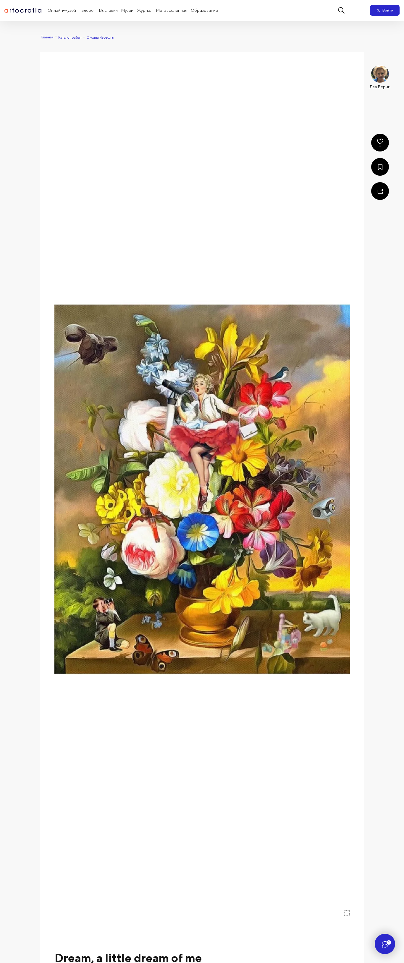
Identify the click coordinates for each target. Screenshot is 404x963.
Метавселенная (171, 10)
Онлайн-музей (62, 10)
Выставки (108, 10)
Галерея (88, 10)
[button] (202, 487)
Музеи (127, 10)
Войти (387, 10)
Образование (204, 10)
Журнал (145, 10)
